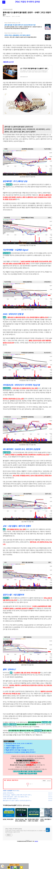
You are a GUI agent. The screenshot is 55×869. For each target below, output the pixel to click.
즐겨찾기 (11, 865)
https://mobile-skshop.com (11, 22)
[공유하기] (30, 784)
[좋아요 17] (27, 784)
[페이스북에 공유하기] (12, 867)
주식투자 (4, 790)
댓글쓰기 (17, 865)
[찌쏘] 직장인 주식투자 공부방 (27, 2)
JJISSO (36, 841)
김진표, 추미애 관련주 (8, 793)
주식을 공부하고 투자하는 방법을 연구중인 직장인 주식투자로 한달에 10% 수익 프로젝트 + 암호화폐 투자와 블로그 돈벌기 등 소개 (25, 831)
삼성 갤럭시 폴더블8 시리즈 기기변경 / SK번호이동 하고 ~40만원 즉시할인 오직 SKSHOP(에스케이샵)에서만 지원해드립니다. (23, 27)
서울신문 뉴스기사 (8, 62)
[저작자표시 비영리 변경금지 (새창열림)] (49, 780)
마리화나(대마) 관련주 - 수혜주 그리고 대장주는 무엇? (15, 796)
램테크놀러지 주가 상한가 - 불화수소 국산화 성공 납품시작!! (16, 800)
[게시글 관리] (32, 784)
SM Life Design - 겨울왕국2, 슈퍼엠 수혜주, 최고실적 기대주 (16, 795)
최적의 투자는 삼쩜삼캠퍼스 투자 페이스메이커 (17, 35)
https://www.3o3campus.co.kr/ (12, 33)
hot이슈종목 (9, 790)
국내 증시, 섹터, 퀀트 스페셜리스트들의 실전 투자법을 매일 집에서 (20, 37)
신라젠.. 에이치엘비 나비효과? (10, 798)
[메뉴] (3, 2)
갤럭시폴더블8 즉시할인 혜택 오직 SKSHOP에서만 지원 (19, 25)
